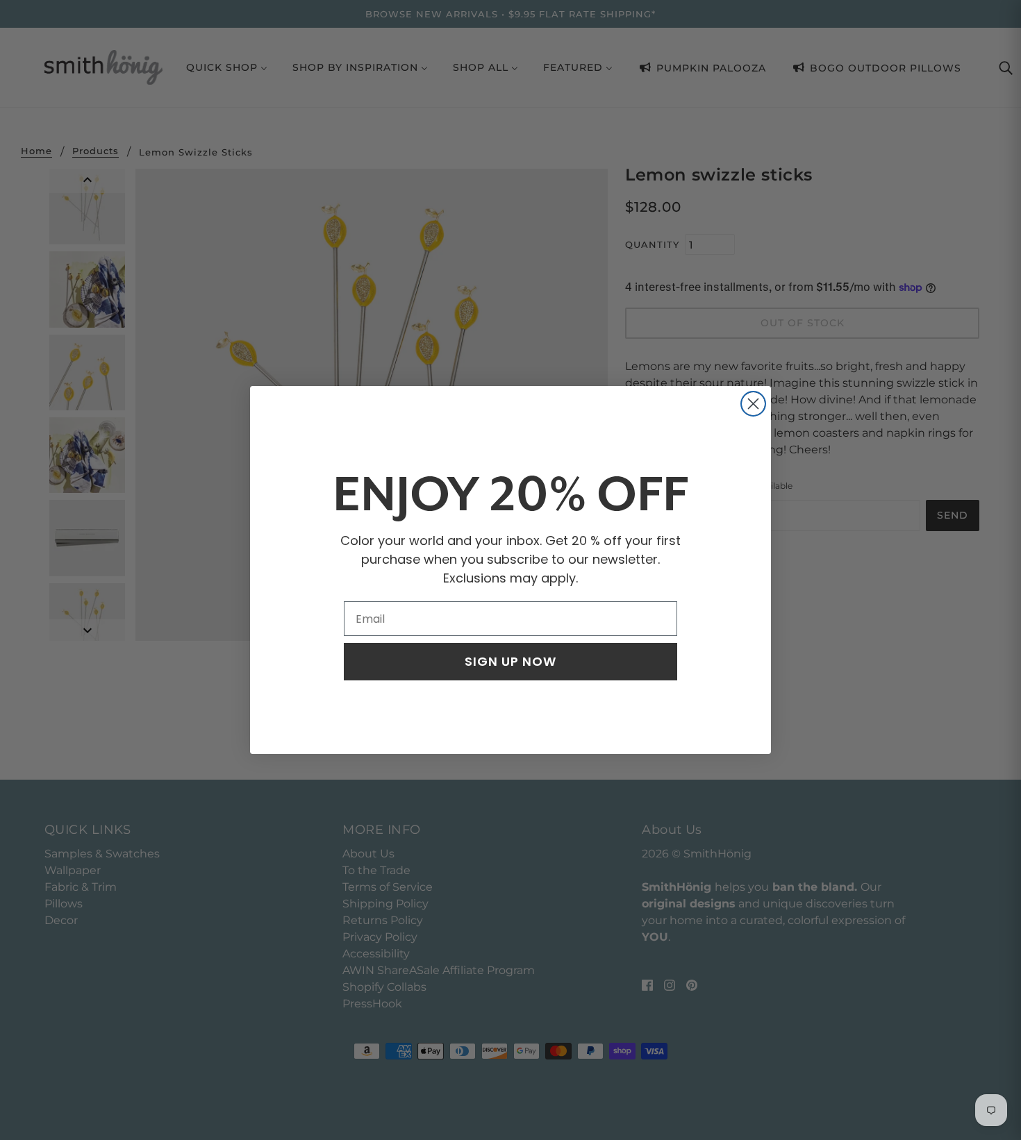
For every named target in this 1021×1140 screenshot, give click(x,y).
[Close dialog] (753, 404)
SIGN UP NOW (510, 661)
